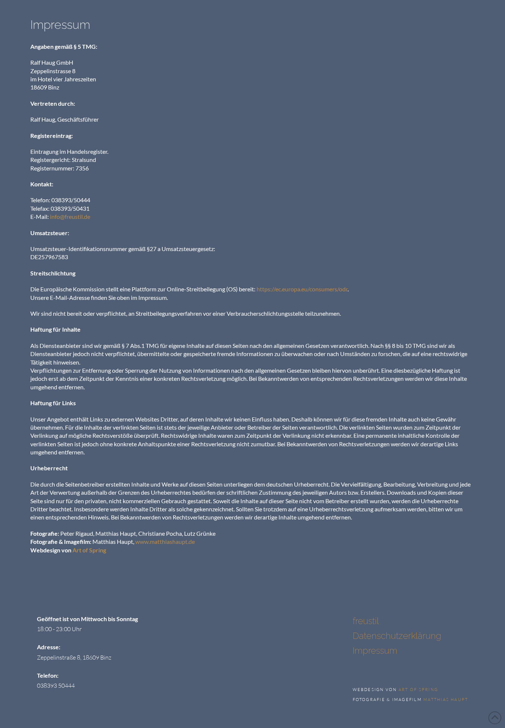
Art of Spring (89, 549)
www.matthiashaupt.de (165, 541)
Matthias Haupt (445, 699)
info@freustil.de (70, 216)
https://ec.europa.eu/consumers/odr (302, 288)
